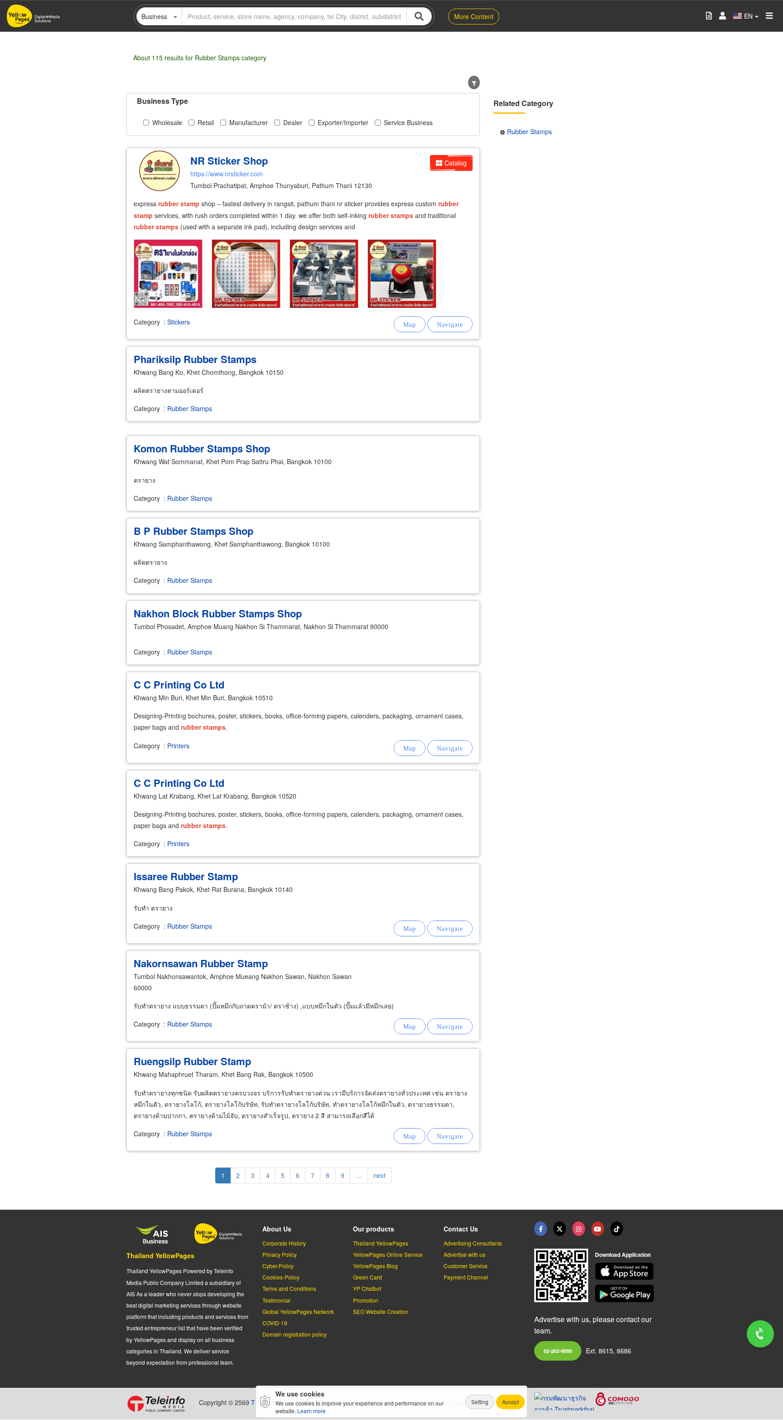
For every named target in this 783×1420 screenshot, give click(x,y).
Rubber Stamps (189, 408)
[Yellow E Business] (540, 1228)
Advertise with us (464, 1254)
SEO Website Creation (380, 1311)
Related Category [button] (523, 103)
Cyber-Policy (278, 1266)
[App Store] (626, 1271)
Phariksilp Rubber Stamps (195, 359)
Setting (479, 1401)
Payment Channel (466, 1277)
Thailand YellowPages (160, 1255)
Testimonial (276, 1300)
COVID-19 (274, 1323)
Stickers (178, 321)
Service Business (408, 122)
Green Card (367, 1277)
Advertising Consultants (473, 1243)
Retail (206, 122)
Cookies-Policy (281, 1277)
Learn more (311, 1411)
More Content (473, 16)
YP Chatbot (367, 1288)
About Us (276, 1228)
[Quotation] (709, 16)
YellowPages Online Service (388, 1254)
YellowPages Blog (375, 1266)
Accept (510, 1401)
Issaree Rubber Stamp (186, 876)
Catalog (456, 162)
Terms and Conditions (289, 1288)
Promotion (365, 1300)
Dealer (292, 122)
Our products (373, 1228)
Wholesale (167, 122)
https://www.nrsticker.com (226, 173)
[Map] (409, 324)
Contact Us (461, 1228)
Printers (178, 745)
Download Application (623, 1254)
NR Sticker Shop (229, 160)
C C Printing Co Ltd (179, 684)
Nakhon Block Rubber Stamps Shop (218, 613)
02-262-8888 (558, 1350)
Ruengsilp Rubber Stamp (192, 1061)
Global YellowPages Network (298, 1311)
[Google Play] (626, 1293)
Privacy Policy (279, 1254)
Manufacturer (248, 122)
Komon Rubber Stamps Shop (202, 448)
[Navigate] (450, 324)
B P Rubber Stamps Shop (193, 530)
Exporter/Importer (343, 122)
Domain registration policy (294, 1334)
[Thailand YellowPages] (559, 1228)
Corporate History (284, 1243)
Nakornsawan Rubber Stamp (201, 963)
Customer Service (466, 1266)
